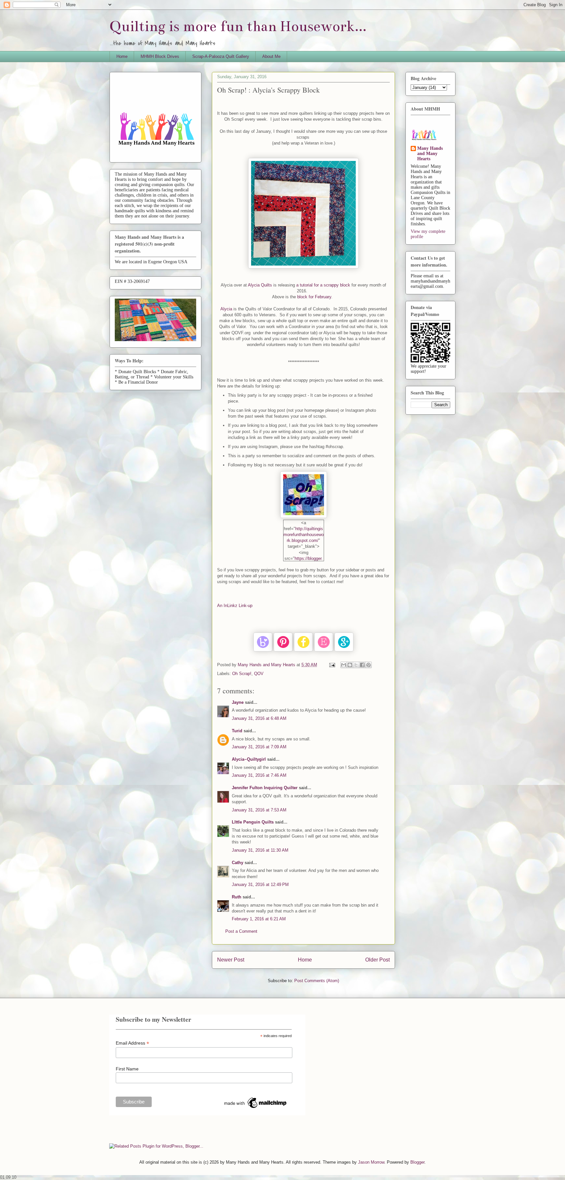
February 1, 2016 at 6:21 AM (259, 918)
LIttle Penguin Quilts (253, 822)
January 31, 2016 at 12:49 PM (260, 884)
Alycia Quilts (260, 285)
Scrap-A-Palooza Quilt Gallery (220, 56)
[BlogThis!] (350, 665)
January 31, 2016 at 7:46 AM (259, 775)
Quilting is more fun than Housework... (238, 26)
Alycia (226, 308)
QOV (259, 673)
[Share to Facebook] (362, 665)
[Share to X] (356, 665)
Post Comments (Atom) (316, 980)
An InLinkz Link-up (234, 605)
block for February (314, 296)
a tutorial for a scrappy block (323, 285)
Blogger (417, 1162)
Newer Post (230, 960)
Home (122, 56)
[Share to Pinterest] (368, 665)
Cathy (237, 862)
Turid (237, 730)
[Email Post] (331, 664)
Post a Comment (241, 931)
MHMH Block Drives (160, 56)
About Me (271, 56)
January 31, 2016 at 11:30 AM (260, 850)
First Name (127, 1068)
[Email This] (343, 665)
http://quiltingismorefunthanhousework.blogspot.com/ (303, 534)
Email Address (132, 1043)
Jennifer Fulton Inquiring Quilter (265, 787)
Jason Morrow (371, 1162)
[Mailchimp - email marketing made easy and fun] (256, 1108)
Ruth (236, 896)
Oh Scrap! (241, 673)
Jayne (238, 702)
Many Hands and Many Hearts (430, 153)
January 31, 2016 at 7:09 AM (259, 746)
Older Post (377, 960)
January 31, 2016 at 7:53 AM (259, 809)
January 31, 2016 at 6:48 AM (259, 718)
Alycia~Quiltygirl (249, 759)
